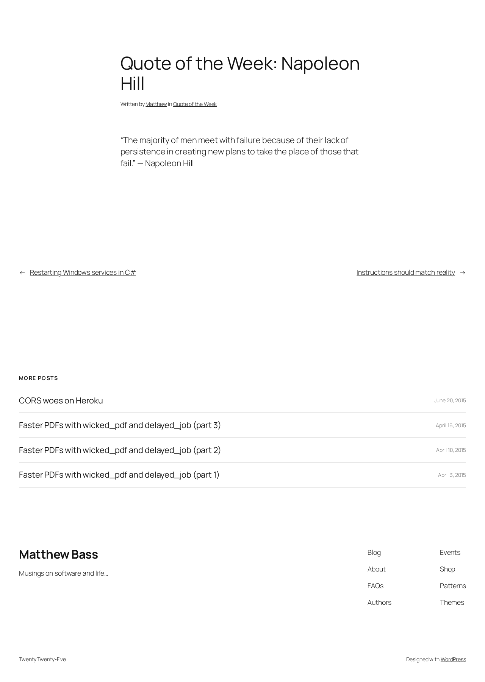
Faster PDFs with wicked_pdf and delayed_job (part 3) (120, 425)
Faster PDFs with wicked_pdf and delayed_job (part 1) (119, 474)
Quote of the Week (195, 103)
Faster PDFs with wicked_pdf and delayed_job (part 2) (120, 450)
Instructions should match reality (406, 272)
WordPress (453, 659)
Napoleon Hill (169, 163)
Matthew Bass (58, 554)
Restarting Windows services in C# (83, 272)
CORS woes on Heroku (61, 400)
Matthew (156, 103)
